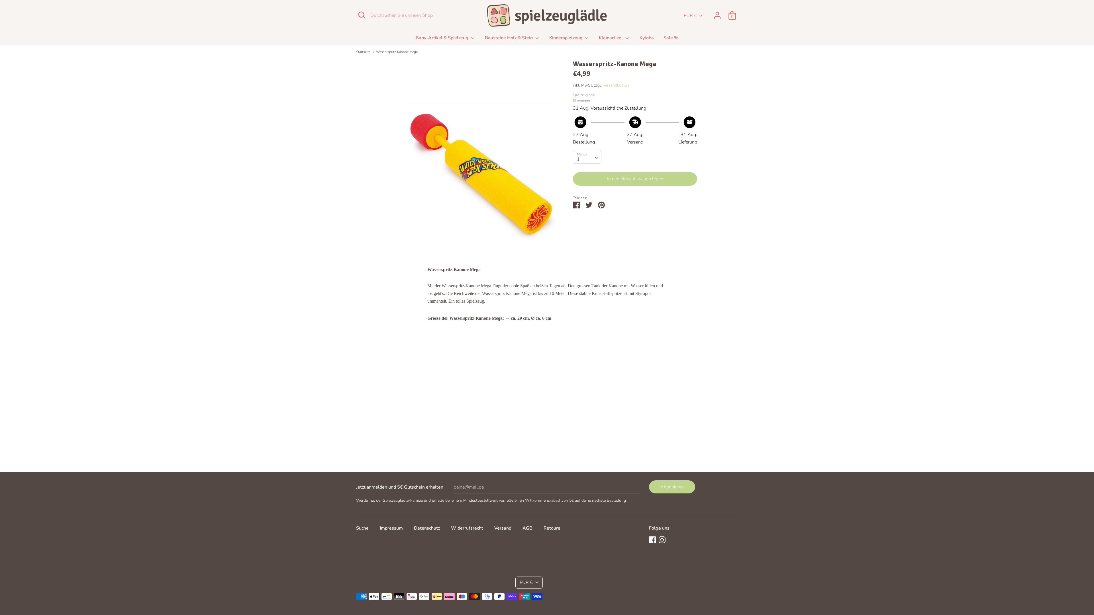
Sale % (671, 38)
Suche (362, 528)
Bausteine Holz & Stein (509, 38)
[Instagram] (662, 539)
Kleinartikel (611, 38)
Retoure (552, 528)
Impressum (391, 528)
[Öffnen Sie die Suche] (362, 15)
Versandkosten (616, 85)
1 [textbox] (578, 159)
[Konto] (717, 13)
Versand (502, 528)
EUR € (690, 16)
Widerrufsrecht (467, 528)
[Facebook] (652, 539)
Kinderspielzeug (566, 38)
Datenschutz (427, 528)
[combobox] (587, 157)
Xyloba (646, 38)
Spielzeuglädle (584, 95)
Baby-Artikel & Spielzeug (443, 38)
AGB (527, 528)
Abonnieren (672, 487)
